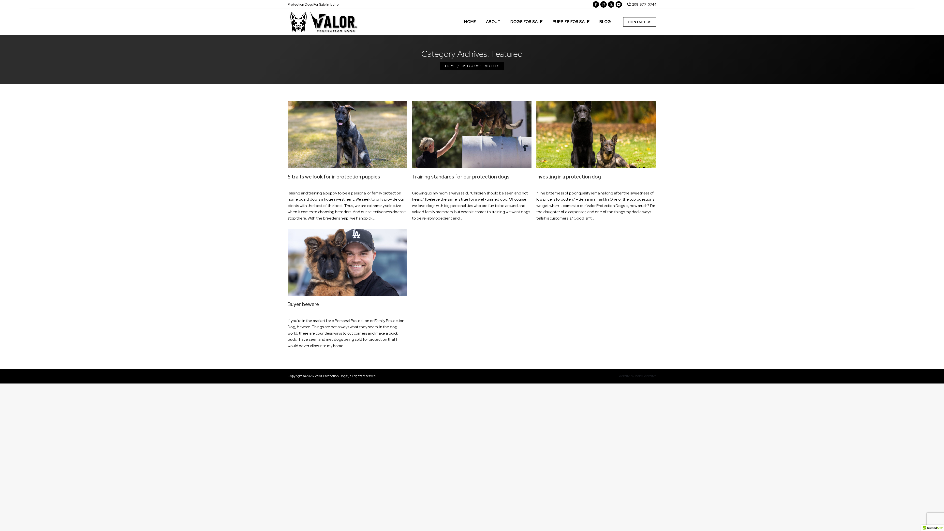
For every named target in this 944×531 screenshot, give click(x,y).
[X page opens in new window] (611, 4)
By (311, 185)
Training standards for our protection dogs (460, 177)
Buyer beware (303, 304)
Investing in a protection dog (568, 177)
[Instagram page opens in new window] (603, 4)
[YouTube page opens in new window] (619, 4)
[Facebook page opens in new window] (596, 4)
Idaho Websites (645, 376)
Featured (294, 185)
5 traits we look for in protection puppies (334, 177)
